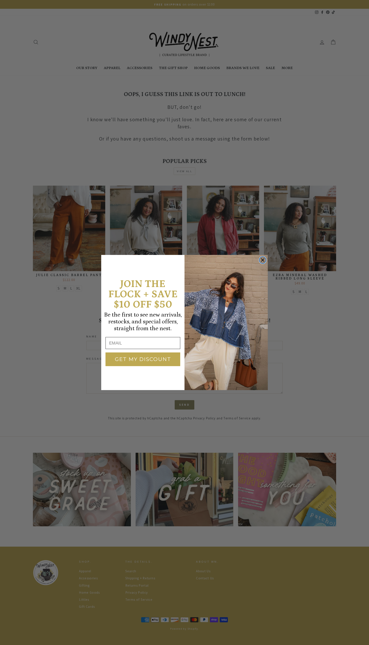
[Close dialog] (262, 260)
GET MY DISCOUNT (143, 359)
